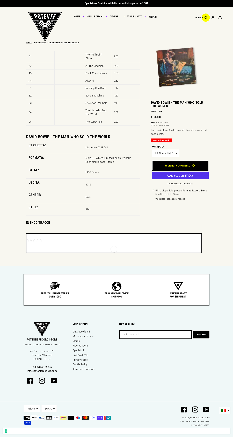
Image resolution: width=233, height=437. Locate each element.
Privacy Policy (80, 359)
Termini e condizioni (83, 369)
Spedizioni (78, 350)
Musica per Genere (83, 336)
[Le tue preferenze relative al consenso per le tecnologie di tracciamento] (116, 431)
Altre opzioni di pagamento (180, 183)
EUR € (48, 408)
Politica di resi (80, 355)
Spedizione (174, 130)
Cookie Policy (80, 364)
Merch (76, 341)
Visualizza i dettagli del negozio (170, 199)
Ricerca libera (80, 345)
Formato (158, 146)
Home (29, 43)
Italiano (31, 408)
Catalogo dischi (81, 331)
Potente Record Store (199, 418)
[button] (224, 410)
